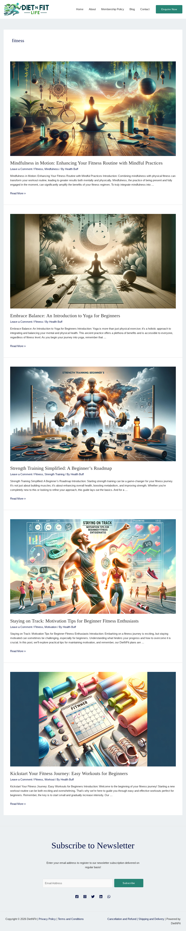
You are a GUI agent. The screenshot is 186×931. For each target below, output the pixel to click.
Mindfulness (52, 169)
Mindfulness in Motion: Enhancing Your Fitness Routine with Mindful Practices (86, 163)
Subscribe (129, 883)
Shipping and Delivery (151, 918)
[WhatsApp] (109, 896)
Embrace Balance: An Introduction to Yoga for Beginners (65, 315)
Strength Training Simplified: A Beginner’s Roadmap (61, 468)
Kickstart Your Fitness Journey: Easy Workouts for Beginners (69, 773)
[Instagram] (85, 896)
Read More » (18, 193)
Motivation (51, 626)
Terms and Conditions (71, 918)
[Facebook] (77, 896)
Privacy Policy (47, 918)
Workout (49, 779)
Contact (144, 9)
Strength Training (54, 474)
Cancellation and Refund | (122, 918)
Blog (132, 9)
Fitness (38, 169)
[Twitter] (93, 896)
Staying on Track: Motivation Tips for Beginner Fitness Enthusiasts (74, 621)
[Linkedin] (101, 896)
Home (79, 9)
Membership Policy (112, 9)
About (92, 9)
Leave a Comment (21, 169)
